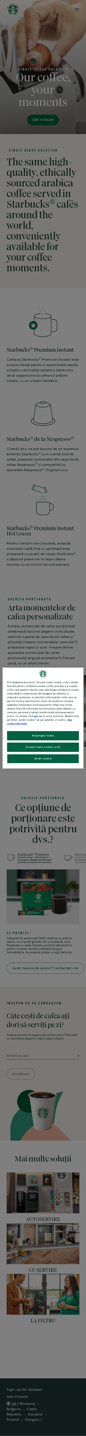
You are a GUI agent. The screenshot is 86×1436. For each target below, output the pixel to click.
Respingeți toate (43, 735)
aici (36, 716)
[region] (43, 718)
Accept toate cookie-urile (43, 747)
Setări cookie (43, 758)
